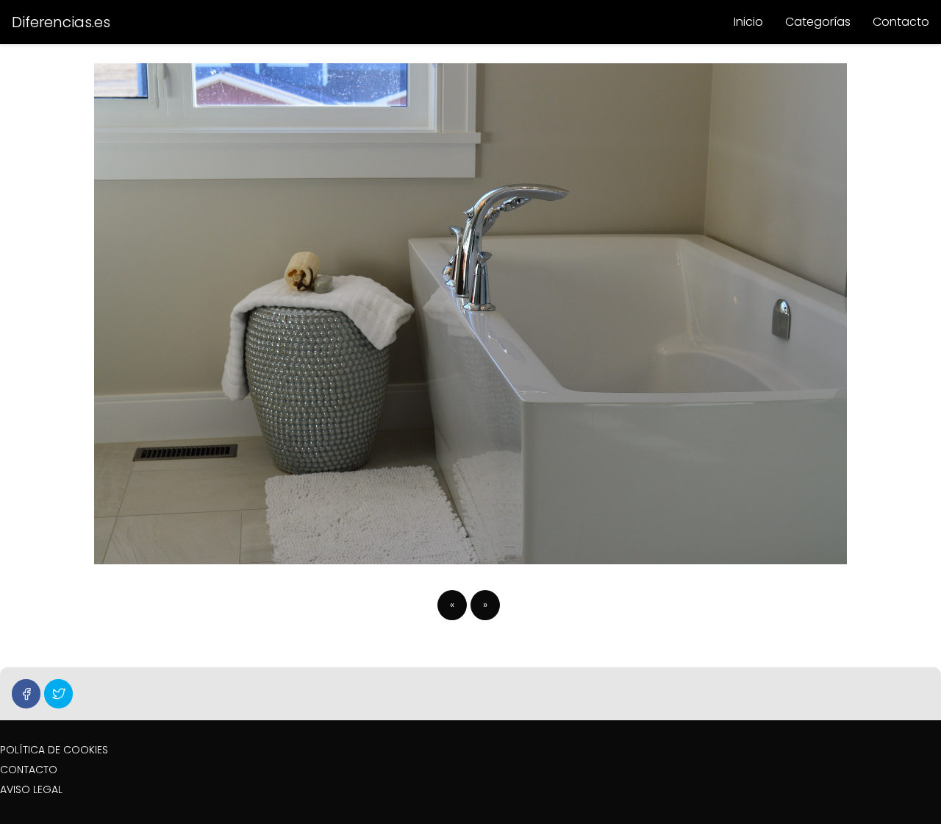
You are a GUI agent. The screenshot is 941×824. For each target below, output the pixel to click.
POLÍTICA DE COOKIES (54, 749)
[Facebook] (26, 693)
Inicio (748, 21)
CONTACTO (28, 769)
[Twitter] (58, 693)
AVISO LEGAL (31, 789)
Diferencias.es (61, 22)
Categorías (818, 21)
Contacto (901, 21)
